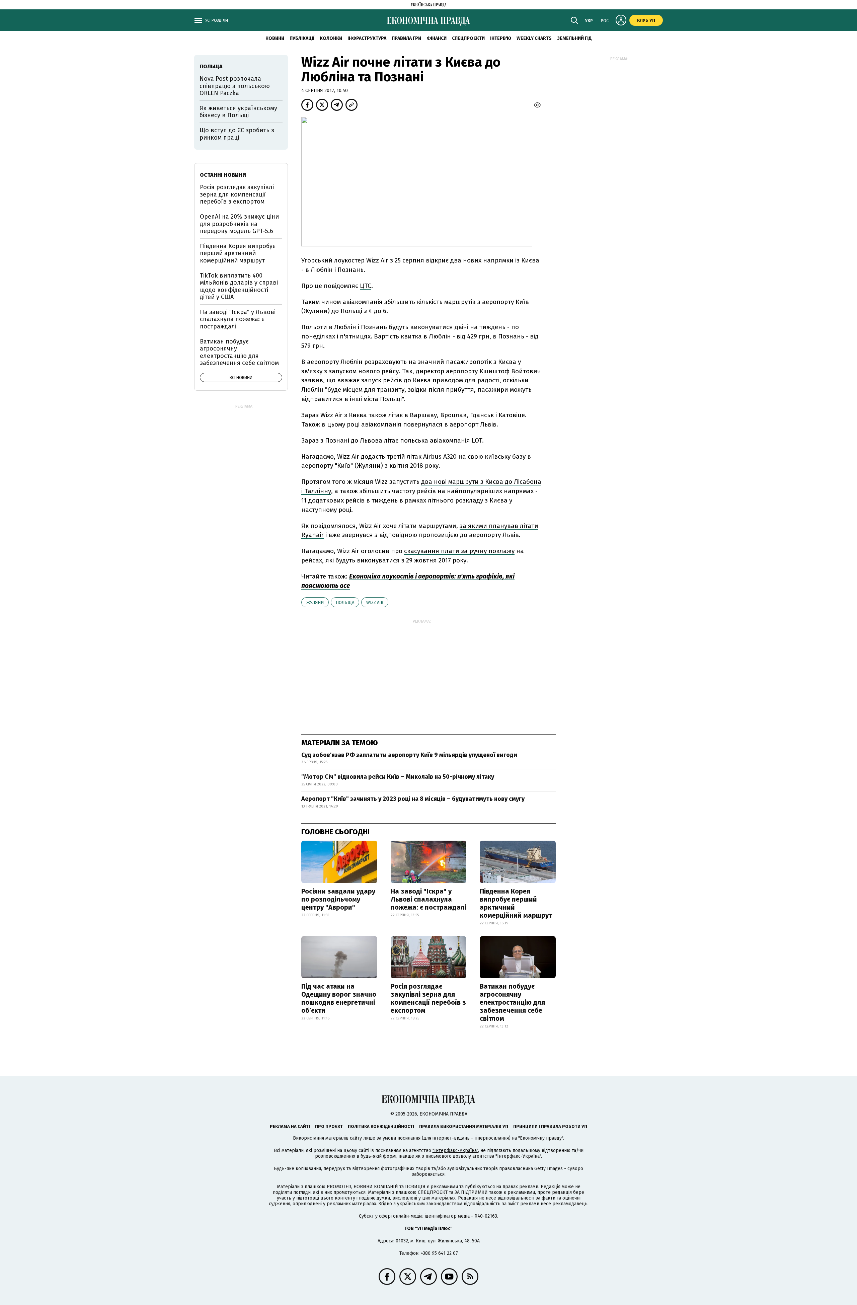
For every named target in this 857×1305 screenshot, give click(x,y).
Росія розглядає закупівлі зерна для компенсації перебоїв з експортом (428, 998)
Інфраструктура (366, 38)
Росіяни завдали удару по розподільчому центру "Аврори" (338, 899)
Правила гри (406, 38)
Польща (345, 602)
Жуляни (315, 602)
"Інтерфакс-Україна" (455, 1150)
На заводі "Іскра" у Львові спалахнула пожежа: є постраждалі (428, 899)
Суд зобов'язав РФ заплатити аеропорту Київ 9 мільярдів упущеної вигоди (409, 755)
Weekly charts (534, 38)
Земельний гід (574, 38)
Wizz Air (374, 602)
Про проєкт (329, 1126)
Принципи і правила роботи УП (550, 1126)
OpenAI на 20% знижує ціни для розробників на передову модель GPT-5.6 (239, 224)
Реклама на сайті (290, 1126)
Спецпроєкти (468, 38)
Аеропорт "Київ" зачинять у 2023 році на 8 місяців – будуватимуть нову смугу (413, 798)
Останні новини (223, 175)
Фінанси (436, 38)
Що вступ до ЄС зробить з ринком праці (237, 134)
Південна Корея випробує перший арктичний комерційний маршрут (516, 903)
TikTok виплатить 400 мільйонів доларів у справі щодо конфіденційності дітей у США (239, 286)
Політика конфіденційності (381, 1126)
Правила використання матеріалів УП (463, 1126)
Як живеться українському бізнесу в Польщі (238, 111)
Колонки (331, 38)
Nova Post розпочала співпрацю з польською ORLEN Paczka (235, 86)
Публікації (302, 38)
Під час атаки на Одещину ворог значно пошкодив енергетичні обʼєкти (338, 998)
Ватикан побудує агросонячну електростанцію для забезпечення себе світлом (512, 1002)
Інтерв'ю (500, 38)
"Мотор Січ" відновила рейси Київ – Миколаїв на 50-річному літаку (397, 776)
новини (274, 38)
